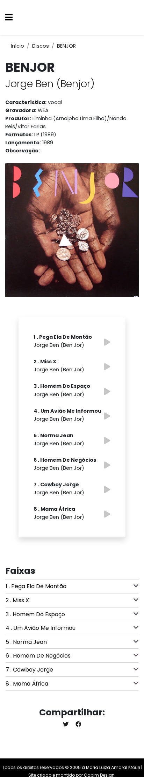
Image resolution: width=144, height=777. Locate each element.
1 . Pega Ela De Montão (36, 586)
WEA (43, 110)
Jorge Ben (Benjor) (50, 84)
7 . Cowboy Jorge (29, 670)
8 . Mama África (27, 684)
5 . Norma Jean (26, 642)
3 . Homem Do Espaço (35, 614)
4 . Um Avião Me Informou (40, 628)
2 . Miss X (17, 600)
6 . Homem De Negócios (38, 656)
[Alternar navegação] (9, 18)
